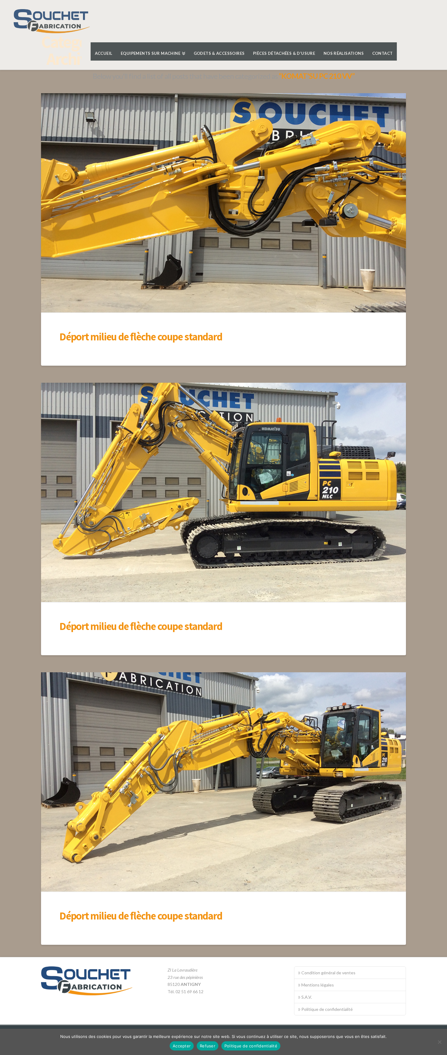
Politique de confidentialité (327, 1009)
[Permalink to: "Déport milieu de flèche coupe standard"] (223, 202)
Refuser (207, 1045)
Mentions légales (317, 984)
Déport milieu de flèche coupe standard (140, 336)
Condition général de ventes (328, 972)
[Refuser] (439, 1042)
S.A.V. (306, 997)
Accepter (182, 1045)
